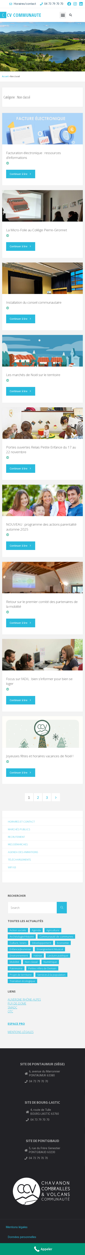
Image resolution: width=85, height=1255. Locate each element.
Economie (63, 943)
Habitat (38, 955)
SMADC (12, 1007)
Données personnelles (22, 1237)
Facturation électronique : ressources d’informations (33, 155)
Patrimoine (16, 968)
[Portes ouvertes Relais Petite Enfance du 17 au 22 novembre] (42, 423)
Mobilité (14, 962)
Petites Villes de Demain (42, 968)
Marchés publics (19, 829)
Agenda (36, 930)
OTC (10, 1011)
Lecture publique (58, 955)
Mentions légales (16, 1227)
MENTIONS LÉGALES (21, 1032)
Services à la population (51, 974)
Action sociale (18, 930)
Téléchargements (19, 859)
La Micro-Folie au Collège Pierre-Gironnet (36, 230)
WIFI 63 (12, 867)
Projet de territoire (21, 974)
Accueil (5, 76)
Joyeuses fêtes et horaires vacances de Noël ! (39, 756)
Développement (41, 943)
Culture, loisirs (18, 943)
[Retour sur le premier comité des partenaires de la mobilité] (42, 577)
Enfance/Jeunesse (20, 949)
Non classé (31, 962)
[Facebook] (69, 4)
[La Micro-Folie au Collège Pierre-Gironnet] (42, 206)
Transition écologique (22, 981)
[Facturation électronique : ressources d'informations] (42, 128)
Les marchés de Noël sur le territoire (33, 375)
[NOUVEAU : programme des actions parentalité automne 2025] (42, 500)
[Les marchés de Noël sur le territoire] (42, 350)
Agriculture (52, 930)
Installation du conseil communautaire (33, 302)
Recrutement (16, 837)
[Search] (62, 907)
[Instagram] (75, 4)
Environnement (19, 955)
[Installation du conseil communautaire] (42, 278)
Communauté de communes (56, 936)
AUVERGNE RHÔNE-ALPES (24, 999)
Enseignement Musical (50, 949)
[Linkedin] (81, 4)
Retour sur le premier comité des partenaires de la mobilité (42, 604)
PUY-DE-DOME (17, 1003)
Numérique (50, 962)
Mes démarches (18, 844)
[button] (63, 15)
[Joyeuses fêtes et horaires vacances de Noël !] (42, 732)
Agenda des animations (23, 852)
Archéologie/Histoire (22, 936)
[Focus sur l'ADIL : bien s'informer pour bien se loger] (42, 654)
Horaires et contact (21, 821)
